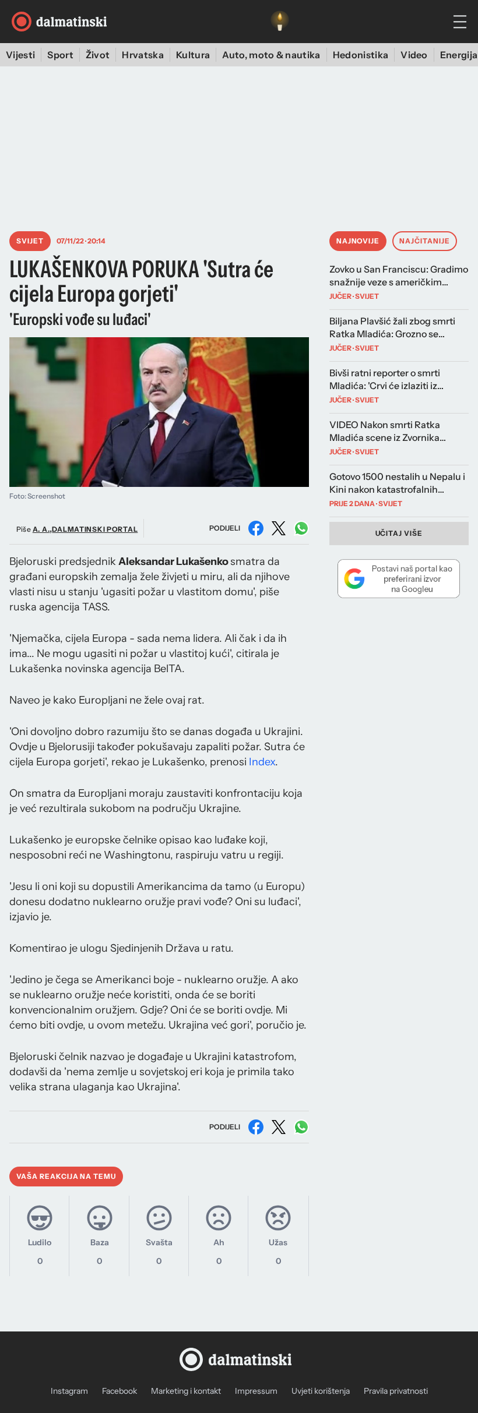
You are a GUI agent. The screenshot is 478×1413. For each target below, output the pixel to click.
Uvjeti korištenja (320, 1391)
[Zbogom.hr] (280, 21)
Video (414, 55)
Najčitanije (424, 240)
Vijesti (20, 55)
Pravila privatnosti (396, 1391)
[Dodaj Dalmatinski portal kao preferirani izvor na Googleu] (399, 578)
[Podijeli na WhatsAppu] (301, 528)
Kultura (193, 55)
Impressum (256, 1391)
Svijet (30, 240)
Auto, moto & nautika (271, 55)
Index (262, 761)
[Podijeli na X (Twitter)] (279, 528)
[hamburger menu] (460, 22)
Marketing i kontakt (186, 1391)
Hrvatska (143, 55)
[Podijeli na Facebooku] (255, 528)
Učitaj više (399, 533)
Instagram (69, 1391)
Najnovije (358, 240)
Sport (60, 55)
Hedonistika (361, 55)
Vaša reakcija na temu (66, 1176)
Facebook (119, 1391)
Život (98, 55)
